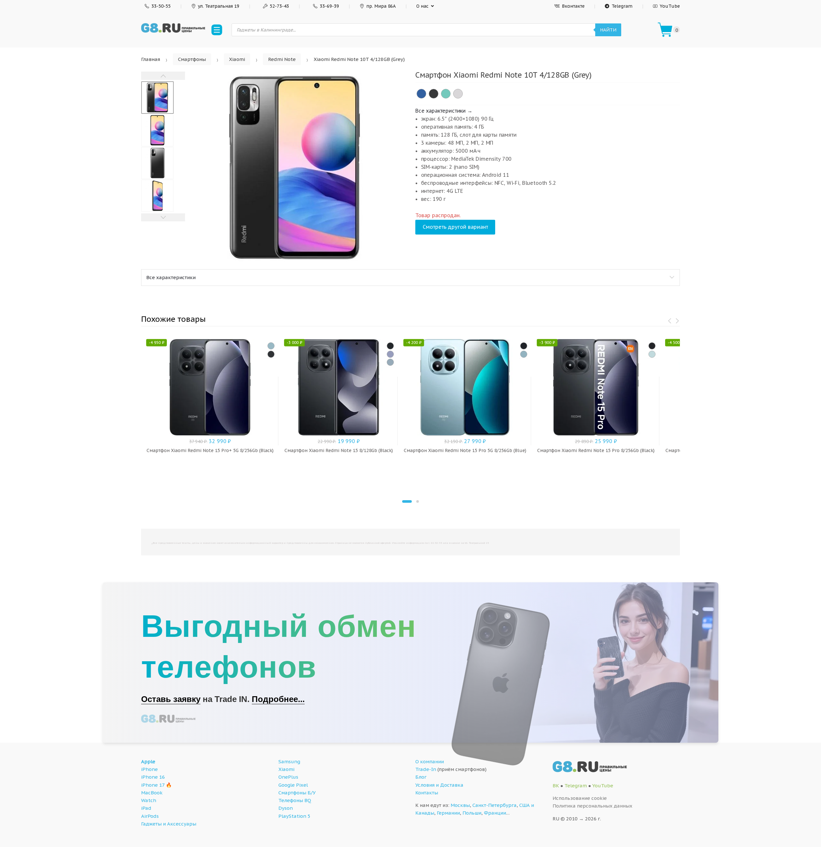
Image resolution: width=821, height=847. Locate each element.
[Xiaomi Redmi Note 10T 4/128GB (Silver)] (458, 93)
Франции (495, 813)
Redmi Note (282, 59)
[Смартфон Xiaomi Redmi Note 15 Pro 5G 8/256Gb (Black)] (523, 345)
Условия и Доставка (439, 785)
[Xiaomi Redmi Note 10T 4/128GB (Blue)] (421, 93)
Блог (421, 777)
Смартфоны (192, 59)
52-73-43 (279, 6)
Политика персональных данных (592, 806)
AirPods (150, 816)
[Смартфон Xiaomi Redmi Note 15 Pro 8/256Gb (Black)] (652, 345)
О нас (422, 6)
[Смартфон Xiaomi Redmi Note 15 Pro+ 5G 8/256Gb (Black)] (271, 354)
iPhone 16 (153, 777)
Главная (150, 59)
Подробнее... (278, 699)
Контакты (426, 793)
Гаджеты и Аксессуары (168, 824)
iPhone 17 (153, 785)
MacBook (152, 793)
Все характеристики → (443, 110)
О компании (429, 761)
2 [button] (417, 501)
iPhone (149, 769)
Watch (148, 800)
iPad (146, 808)
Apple (148, 761)
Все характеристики (171, 277)
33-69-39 (329, 6)
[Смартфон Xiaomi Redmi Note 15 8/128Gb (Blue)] (390, 362)
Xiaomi (237, 59)
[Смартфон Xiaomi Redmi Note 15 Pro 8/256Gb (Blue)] (652, 354)
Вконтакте (573, 6)
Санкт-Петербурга (494, 805)
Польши (471, 813)
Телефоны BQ (294, 800)
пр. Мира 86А (381, 6)
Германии (448, 813)
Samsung (289, 761)
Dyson (285, 808)
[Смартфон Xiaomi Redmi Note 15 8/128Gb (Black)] (390, 345)
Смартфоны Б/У (297, 793)
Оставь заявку (170, 699)
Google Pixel (293, 785)
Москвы (460, 805)
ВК (556, 786)
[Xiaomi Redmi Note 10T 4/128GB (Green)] (446, 93)
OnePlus (288, 777)
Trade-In (425, 769)
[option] (295, 168)
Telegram (622, 6)
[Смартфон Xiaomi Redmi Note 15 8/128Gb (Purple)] (390, 354)
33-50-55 (161, 6)
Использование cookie (580, 798)
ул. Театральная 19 (218, 6)
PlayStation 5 (294, 816)
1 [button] (407, 501)
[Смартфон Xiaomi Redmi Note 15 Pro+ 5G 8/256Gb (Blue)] (271, 345)
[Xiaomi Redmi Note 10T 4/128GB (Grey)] (433, 93)
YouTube (670, 6)
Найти (608, 30)
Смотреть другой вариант (455, 227)
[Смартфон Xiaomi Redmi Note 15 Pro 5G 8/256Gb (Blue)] (523, 354)
